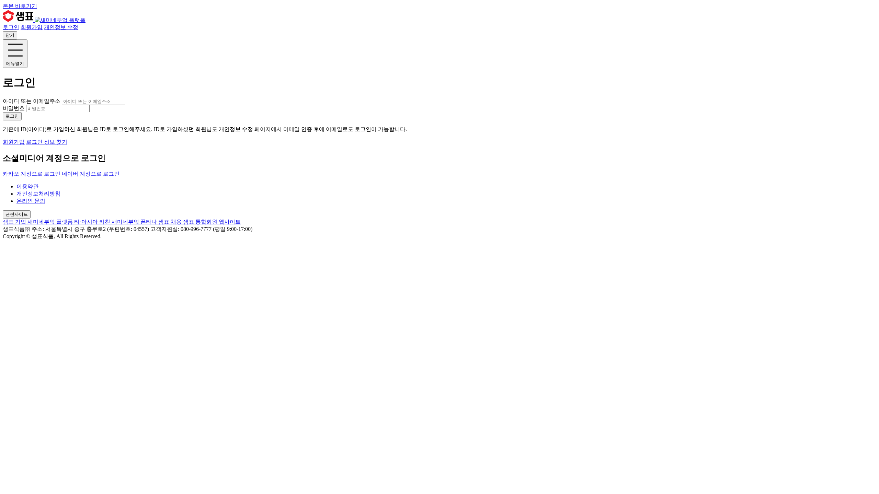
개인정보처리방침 (38, 194)
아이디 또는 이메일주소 (32, 101)
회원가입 (32, 27)
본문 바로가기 (20, 6)
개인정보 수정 (61, 27)
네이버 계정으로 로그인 (90, 174)
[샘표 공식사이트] (19, 20)
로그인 (11, 27)
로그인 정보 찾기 (46, 142)
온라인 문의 (30, 201)
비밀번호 (14, 108)
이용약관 (27, 186)
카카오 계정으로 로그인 (32, 174)
